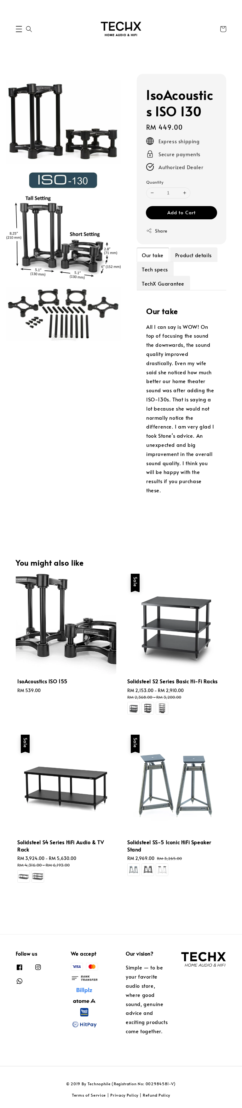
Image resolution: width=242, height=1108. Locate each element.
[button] (19, 29)
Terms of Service (89, 1095)
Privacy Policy (124, 1095)
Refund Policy (156, 1095)
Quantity (154, 182)
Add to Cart (181, 212)
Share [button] (161, 231)
